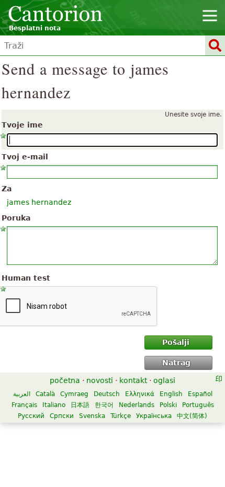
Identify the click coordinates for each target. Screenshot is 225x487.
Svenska (92, 416)
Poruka (16, 218)
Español (200, 394)
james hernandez (39, 202)
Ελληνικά (139, 394)
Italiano (53, 405)
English (171, 394)
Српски (62, 416)
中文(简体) (192, 416)
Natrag (176, 362)
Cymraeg (74, 394)
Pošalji (175, 342)
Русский (31, 416)
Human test (26, 278)
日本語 (80, 405)
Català (45, 394)
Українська (154, 416)
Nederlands (136, 405)
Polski (168, 405)
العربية (21, 394)
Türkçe (120, 416)
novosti (99, 380)
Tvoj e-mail (25, 157)
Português (198, 405)
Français (24, 405)
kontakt (133, 380)
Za (7, 188)
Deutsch (107, 394)
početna (65, 380)
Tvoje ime (22, 125)
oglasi (164, 380)
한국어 (104, 405)
